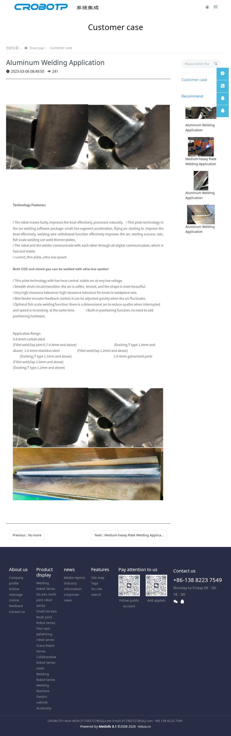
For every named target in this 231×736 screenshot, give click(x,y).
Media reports (74, 577)
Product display (44, 572)
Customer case (61, 48)
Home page (37, 47)
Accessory (43, 708)
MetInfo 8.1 (108, 726)
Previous (27, 535)
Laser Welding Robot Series (45, 674)
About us (18, 569)
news (69, 569)
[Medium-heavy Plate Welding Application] (201, 146)
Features (100, 569)
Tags (94, 583)
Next (131, 535)
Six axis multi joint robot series (46, 600)
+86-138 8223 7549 (197, 580)
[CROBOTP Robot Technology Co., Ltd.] (57, 7)
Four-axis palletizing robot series (45, 634)
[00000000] (223, 86)
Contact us (17, 612)
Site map (97, 577)
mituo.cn (144, 726)
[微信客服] (223, 74)
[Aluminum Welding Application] (201, 112)
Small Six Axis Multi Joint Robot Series (46, 617)
